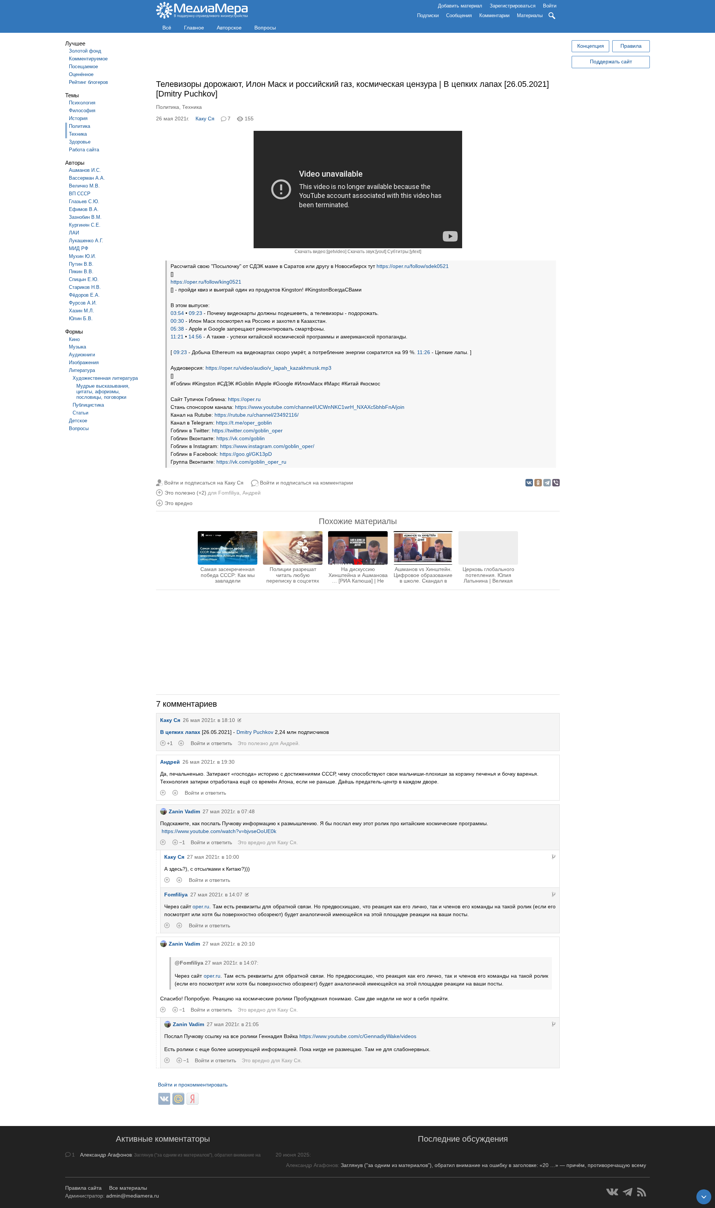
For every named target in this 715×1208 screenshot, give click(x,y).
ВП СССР (79, 193)
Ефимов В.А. (84, 209)
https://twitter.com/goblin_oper (247, 430)
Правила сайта (83, 1188)
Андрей (251, 493)
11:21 (177, 337)
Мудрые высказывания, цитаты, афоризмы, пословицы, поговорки (103, 391)
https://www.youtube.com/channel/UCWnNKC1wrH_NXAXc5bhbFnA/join (319, 407)
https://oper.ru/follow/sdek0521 (412, 266)
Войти (549, 6)
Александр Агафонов (106, 1155)
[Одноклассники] (538, 482)
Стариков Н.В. (85, 287)
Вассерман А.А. (87, 178)
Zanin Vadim (184, 811)
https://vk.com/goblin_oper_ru (251, 462)
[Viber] (556, 482)
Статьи (80, 413)
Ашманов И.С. (85, 170)
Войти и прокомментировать (193, 1085)
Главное (194, 28)
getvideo (336, 251)
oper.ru (201, 906)
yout (380, 251)
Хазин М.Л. (81, 310)
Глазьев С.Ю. (84, 201)
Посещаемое (83, 66)
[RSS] (641, 1192)
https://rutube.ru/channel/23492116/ (256, 415)
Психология (82, 102)
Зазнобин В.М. (85, 217)
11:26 (423, 352)
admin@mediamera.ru (132, 1196)
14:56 (195, 337)
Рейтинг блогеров (88, 82)
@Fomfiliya (189, 963)
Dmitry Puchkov (254, 732)
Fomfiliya (228, 493)
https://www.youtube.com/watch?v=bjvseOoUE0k (219, 831)
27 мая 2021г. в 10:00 (213, 857)
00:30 (177, 321)
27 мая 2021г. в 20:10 (229, 944)
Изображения (84, 362)
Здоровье (79, 142)
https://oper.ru (244, 399)
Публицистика (88, 405)
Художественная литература (105, 378)
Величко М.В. (84, 186)
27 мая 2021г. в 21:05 (233, 1024)
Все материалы (128, 1188)
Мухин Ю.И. (82, 256)
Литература (82, 370)
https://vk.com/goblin (240, 438)
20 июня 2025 (292, 1155)
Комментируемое (88, 58)
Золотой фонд (85, 51)
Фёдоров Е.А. (84, 295)
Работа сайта (84, 149)
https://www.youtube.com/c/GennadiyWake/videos (357, 1036)
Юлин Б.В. (81, 318)
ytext (415, 251)
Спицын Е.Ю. (84, 279)
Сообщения (459, 15)
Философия (82, 110)
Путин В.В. (81, 264)
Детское (78, 420)
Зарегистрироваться (513, 6)
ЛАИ (74, 233)
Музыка (77, 347)
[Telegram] (547, 482)
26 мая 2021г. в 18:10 (209, 720)
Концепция (590, 46)
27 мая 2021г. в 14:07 (216, 895)
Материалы (530, 15)
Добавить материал (460, 6)
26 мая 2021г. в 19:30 (208, 762)
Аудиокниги (82, 354)
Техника (78, 134)
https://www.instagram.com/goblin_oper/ (267, 446)
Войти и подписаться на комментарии (306, 483)
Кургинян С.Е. (85, 225)
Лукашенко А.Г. (86, 240)
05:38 (177, 329)
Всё (166, 28)
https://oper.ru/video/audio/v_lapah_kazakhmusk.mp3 (268, 368)
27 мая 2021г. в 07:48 (229, 811)
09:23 (195, 313)
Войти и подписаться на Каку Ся (204, 483)
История (78, 118)
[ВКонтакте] (529, 482)
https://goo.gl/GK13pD (246, 454)
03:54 (177, 313)
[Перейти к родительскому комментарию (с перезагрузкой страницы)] (554, 857)
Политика (79, 126)
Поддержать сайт (611, 61)
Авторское (229, 28)
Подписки (428, 15)
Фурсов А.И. (83, 303)
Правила (631, 46)
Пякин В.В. (81, 271)
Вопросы (265, 28)
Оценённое (81, 74)
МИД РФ (78, 248)
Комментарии (494, 15)
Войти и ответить (211, 743)
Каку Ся (205, 119)
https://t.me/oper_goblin (244, 423)
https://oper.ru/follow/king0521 (206, 282)
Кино (74, 339)
